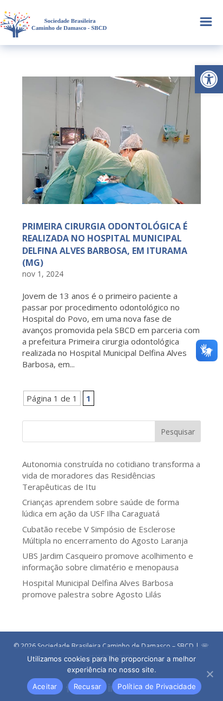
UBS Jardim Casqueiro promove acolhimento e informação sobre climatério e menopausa (107, 561)
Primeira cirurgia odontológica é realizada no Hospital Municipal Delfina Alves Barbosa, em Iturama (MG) (104, 244)
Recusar (88, 686)
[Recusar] (209, 673)
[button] (209, 79)
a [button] (206, 22)
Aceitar (44, 686)
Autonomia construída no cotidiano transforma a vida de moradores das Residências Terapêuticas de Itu (111, 475)
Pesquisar (178, 431)
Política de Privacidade (156, 686)
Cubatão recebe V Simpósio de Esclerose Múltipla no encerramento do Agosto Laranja (105, 535)
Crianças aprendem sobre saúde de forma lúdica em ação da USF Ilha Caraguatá (100, 507)
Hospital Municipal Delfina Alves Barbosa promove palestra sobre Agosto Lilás (97, 588)
